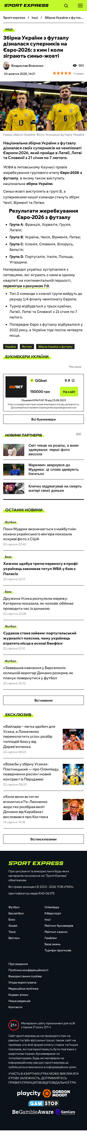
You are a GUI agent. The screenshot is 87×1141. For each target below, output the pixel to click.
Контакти (15, 1007)
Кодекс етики (18, 995)
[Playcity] (29, 1093)
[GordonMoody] (56, 1093)
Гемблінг (51, 938)
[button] (66, 6)
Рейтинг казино (56, 932)
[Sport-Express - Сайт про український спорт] (24, 5)
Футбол (10, 522)
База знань (52, 944)
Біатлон (14, 938)
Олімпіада (52, 907)
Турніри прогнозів (58, 950)
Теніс (12, 932)
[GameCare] (65, 1112)
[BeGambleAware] (33, 1112)
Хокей (12, 926)
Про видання (18, 964)
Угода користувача (22, 982)
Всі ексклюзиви (43, 839)
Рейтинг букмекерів (59, 926)
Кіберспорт (53, 913)
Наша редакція (19, 1001)
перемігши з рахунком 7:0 (26, 286)
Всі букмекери (43, 419)
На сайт (69, 392)
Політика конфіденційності (28, 970)
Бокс (8, 557)
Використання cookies (25, 976)
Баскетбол (16, 913)
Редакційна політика (23, 988)
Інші (9, 29)
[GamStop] (43, 1104)
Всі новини (43, 700)
